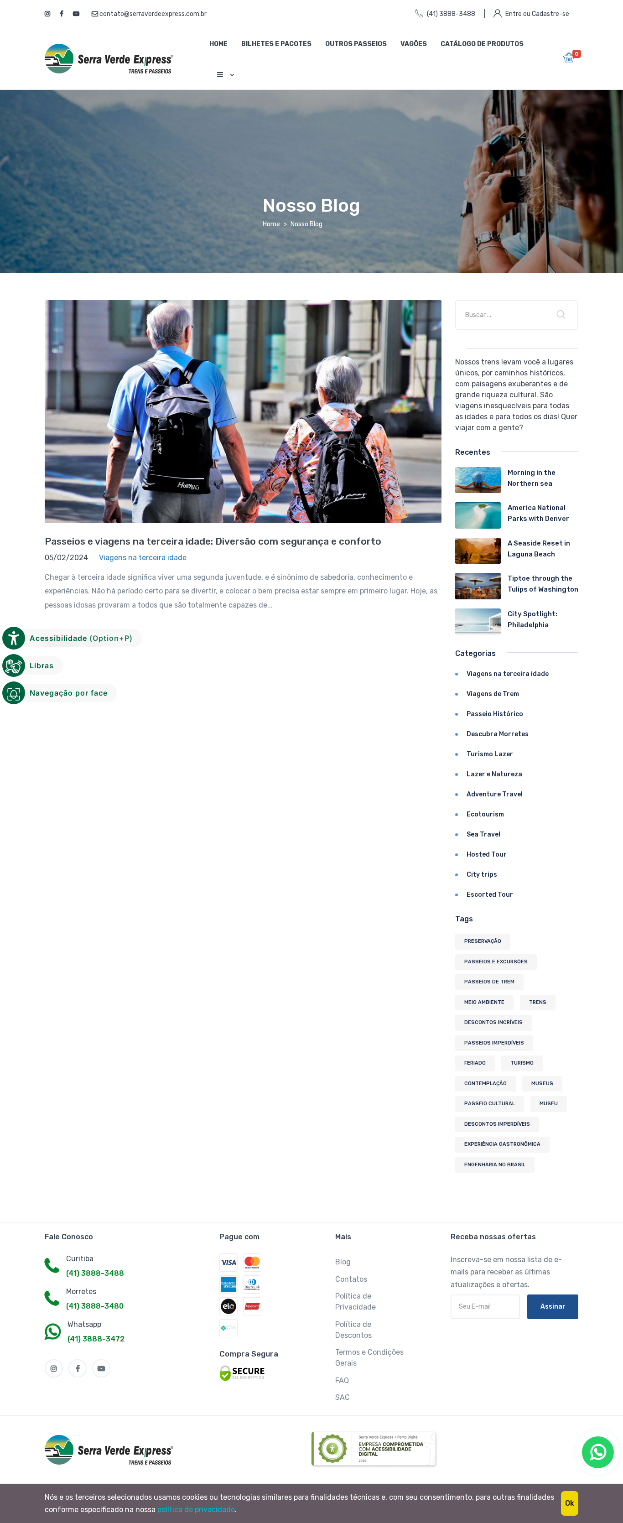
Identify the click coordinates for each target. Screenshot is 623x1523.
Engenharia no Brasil (494, 1165)
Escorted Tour (490, 895)
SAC (342, 1397)
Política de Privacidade (355, 1301)
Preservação (482, 941)
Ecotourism (485, 814)
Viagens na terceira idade (508, 674)
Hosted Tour (487, 854)
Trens (537, 1002)
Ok (569, 1503)
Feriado (475, 1063)
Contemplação (485, 1083)
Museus (542, 1083)
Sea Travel (483, 834)
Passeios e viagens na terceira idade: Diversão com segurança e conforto (213, 541)
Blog (343, 1262)
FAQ (342, 1380)
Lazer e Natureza (494, 774)
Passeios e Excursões (496, 962)
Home (218, 44)
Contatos (351, 1279)
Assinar (553, 1306)
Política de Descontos (353, 1330)
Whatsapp (84, 1324)
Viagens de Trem (493, 694)
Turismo (522, 1063)
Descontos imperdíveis (497, 1124)
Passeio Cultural (489, 1104)
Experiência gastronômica (502, 1144)
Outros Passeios (356, 44)
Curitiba (79, 1258)
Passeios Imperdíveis (494, 1043)
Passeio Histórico (495, 714)
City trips (482, 874)
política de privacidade (196, 1509)
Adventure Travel (495, 794)
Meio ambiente (484, 1002)
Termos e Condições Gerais (369, 1357)
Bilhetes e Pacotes (276, 44)
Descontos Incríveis (493, 1022)
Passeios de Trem (489, 982)
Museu (549, 1104)
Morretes (81, 1291)
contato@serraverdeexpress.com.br (152, 14)
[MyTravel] (111, 1450)
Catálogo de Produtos (482, 44)
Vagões (413, 44)
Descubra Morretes (498, 734)
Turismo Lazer (490, 754)
